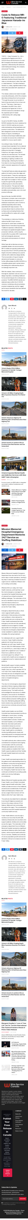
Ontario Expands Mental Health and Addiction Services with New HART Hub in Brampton (14, 475)
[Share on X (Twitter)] (12, 33)
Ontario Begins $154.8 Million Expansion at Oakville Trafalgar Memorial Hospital (12, 370)
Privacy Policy (6, 1204)
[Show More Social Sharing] (24, 33)
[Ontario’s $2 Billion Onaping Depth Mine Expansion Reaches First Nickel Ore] (14, 384)
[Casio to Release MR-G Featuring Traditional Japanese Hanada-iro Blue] (14, 44)
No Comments (6, 546)
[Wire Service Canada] (14, 2)
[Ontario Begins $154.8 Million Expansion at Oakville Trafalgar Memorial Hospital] (14, 359)
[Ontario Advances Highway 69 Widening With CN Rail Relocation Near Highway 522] (14, 409)
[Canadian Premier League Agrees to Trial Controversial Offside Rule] (6, 510)
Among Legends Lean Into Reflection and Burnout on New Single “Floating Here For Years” (18, 1069)
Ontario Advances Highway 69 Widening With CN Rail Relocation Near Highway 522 (14, 419)
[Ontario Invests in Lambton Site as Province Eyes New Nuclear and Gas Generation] (14, 434)
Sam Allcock (9, 26)
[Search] (25, 2)
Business (4, 11)
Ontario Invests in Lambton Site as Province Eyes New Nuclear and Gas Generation (13, 444)
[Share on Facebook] (5, 33)
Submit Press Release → (7, 1173)
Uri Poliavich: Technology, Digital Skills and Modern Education (19, 1044)
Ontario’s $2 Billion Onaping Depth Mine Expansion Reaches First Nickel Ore (13, 394)
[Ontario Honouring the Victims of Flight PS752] (6, 503)
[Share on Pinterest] (19, 33)
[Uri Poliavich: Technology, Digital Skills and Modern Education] (6, 1044)
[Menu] (3, 2)
